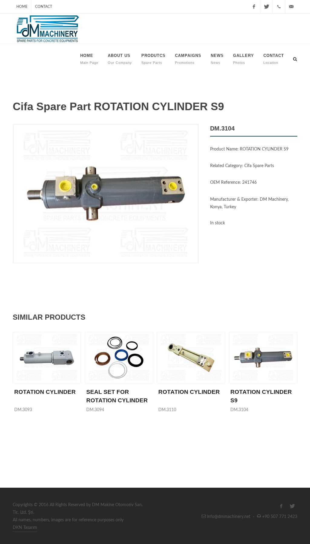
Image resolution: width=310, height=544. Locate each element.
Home (22, 6)
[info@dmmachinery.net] (291, 6)
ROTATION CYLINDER (45, 392)
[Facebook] (254, 6)
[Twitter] (266, 6)
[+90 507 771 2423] (279, 6)
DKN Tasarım (25, 528)
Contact (43, 6)
